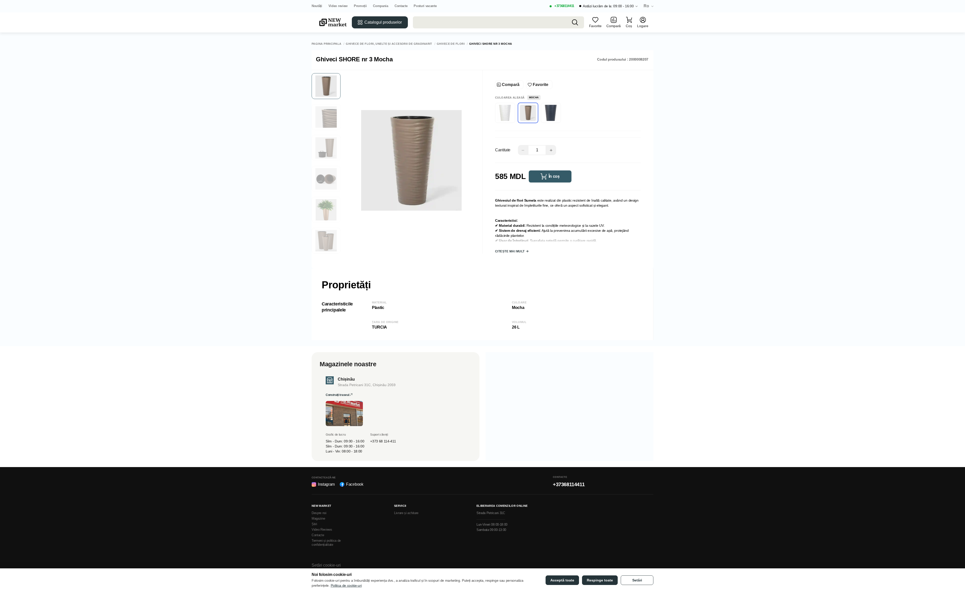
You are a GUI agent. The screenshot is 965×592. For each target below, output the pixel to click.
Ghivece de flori (451, 43)
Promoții (360, 6)
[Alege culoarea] (505, 113)
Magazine (318, 518)
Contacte (401, 6)
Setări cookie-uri (326, 565)
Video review (338, 6)
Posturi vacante (425, 6)
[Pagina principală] (333, 22)
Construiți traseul (338, 395)
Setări (637, 580)
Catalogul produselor (383, 22)
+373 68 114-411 (383, 441)
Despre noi (319, 513)
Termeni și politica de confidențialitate (326, 543)
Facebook (354, 484)
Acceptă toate (562, 580)
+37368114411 (564, 6)
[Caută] (575, 22)
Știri (314, 524)
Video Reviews (322, 529)
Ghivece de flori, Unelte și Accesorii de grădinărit (389, 43)
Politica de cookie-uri (346, 585)
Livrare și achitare (406, 513)
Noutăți (317, 6)
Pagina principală (326, 43)
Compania (380, 6)
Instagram (326, 484)
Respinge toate (600, 580)
